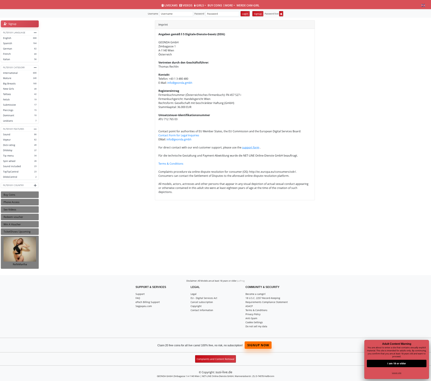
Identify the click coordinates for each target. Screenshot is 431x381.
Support (140, 294)
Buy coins (215, 5)
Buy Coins (9, 194)
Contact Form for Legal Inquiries (178, 135)
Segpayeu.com (144, 306)
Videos (187, 5)
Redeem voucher (13, 217)
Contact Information (202, 310)
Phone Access (11, 202)
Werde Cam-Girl (248, 5)
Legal (193, 294)
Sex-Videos (10, 209)
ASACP (249, 306)
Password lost (272, 13)
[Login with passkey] (281, 13)
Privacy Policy (252, 314)
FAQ (138, 298)
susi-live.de (224, 372)
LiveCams (171, 5)
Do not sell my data (256, 326)
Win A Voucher (12, 224)
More (229, 5)
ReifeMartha (20, 264)
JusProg (241, 280)
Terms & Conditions (170, 163)
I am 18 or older (396, 363)
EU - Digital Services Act (204, 298)
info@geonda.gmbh (179, 83)
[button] (423, 5)
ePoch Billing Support (148, 302)
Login (245, 13)
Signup (258, 13)
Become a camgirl (255, 294)
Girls (200, 5)
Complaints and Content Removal (215, 359)
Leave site (396, 373)
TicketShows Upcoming (17, 231)
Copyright (196, 306)
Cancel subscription (202, 302)
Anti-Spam (251, 318)
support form (250, 147)
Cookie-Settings (254, 322)
